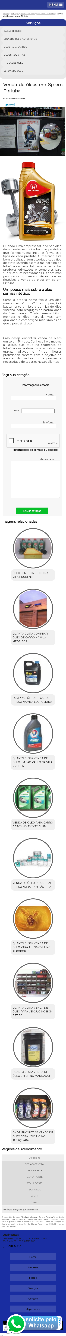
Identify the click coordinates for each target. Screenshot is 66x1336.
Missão (33, 1277)
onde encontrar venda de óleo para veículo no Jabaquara (32, 1136)
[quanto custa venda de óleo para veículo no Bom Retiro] (33, 981)
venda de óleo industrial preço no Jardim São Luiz (32, 884)
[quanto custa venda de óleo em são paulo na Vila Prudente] (33, 732)
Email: (16, 410)
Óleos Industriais (14, 54)
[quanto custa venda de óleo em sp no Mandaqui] (33, 1046)
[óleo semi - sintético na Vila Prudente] (33, 547)
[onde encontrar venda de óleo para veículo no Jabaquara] (33, 1106)
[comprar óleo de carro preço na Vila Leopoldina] (33, 672)
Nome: (50, 394)
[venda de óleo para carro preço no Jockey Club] (33, 796)
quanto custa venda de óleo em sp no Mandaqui (31, 1073)
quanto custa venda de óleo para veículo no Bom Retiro (32, 1011)
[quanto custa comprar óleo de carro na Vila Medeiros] (33, 607)
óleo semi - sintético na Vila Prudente (30, 575)
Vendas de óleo (13, 70)
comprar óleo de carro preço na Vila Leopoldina (32, 699)
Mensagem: (47, 459)
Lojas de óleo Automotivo (20, 39)
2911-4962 (14, 1246)
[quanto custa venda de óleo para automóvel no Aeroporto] (33, 917)
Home (33, 1256)
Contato (33, 1298)
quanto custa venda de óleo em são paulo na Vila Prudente (32, 762)
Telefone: (49, 422)
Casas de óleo (13, 31)
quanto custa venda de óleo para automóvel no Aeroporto (31, 947)
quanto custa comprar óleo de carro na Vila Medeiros (30, 637)
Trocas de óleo (14, 62)
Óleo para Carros (15, 47)
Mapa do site (33, 1309)
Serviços (33, 23)
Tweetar (10, 104)
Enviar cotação (32, 511)
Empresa (33, 1267)
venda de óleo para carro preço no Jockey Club (32, 824)
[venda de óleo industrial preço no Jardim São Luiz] (33, 857)
